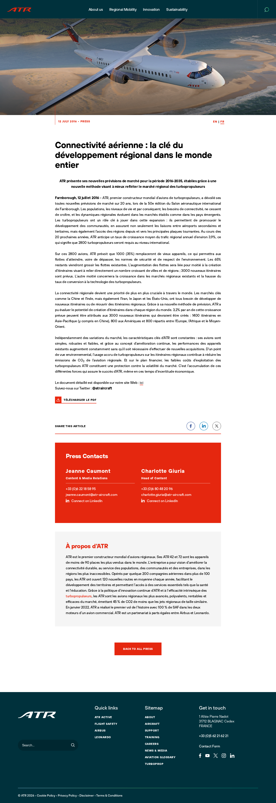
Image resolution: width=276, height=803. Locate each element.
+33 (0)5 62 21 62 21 (213, 736)
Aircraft (152, 723)
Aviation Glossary (160, 757)
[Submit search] (72, 745)
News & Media (156, 750)
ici (141, 382)
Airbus (100, 730)
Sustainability (176, 9)
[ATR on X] (215, 755)
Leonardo (103, 737)
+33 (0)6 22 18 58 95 (81, 489)
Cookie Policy (46, 795)
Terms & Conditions (109, 795)
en (215, 121)
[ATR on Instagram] (224, 755)
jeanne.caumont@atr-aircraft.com (91, 494)
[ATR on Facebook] (200, 755)
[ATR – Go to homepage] (19, 9)
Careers (152, 743)
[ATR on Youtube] (207, 755)
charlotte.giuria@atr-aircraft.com (166, 494)
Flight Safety (106, 723)
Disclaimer (86, 795)
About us (96, 9)
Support (152, 730)
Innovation (151, 9)
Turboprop (154, 764)
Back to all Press (138, 648)
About (150, 717)
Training (152, 737)
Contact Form (209, 746)
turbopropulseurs (79, 596)
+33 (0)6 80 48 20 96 (156, 489)
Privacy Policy (67, 795)
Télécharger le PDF (80, 400)
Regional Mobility (123, 9)
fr (222, 121)
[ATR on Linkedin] (232, 755)
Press (85, 121)
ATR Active (103, 717)
